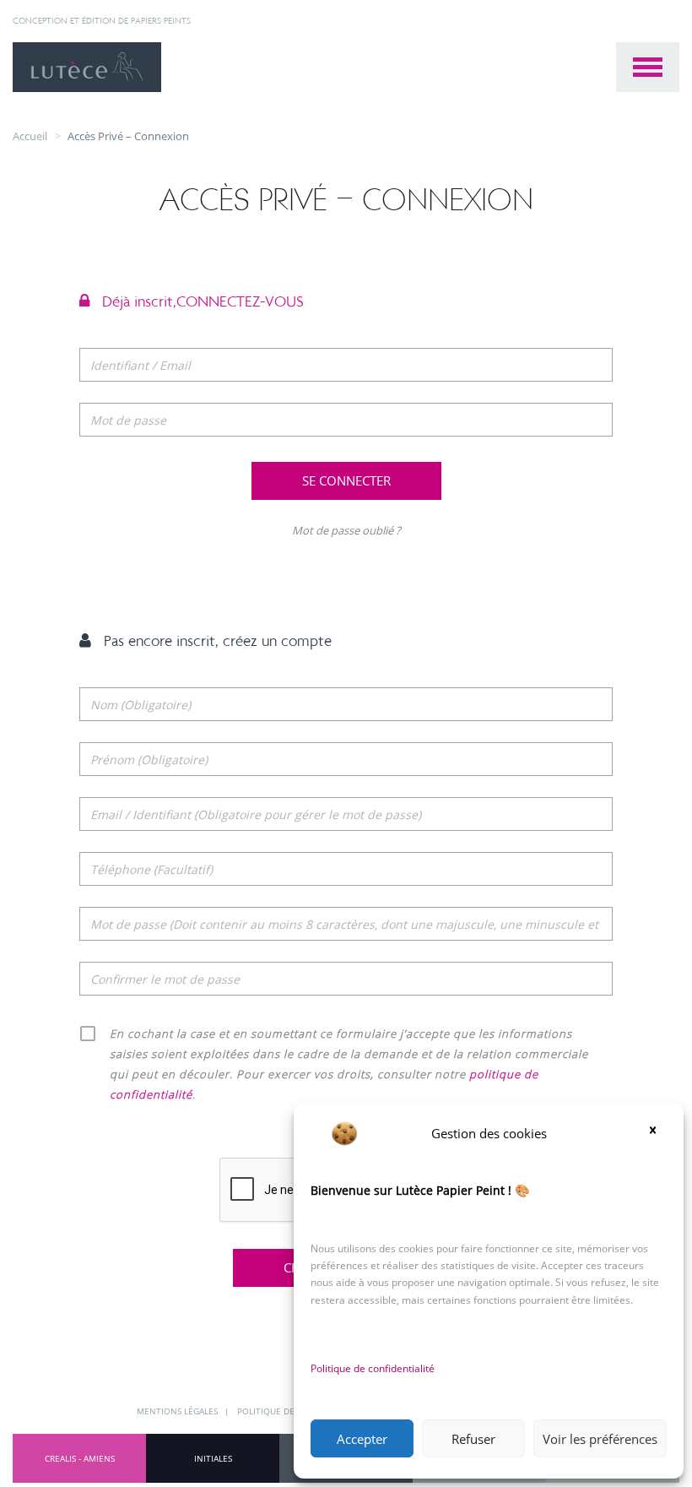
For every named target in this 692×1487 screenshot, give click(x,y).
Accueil (30, 136)
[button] (658, 1133)
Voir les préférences (600, 1438)
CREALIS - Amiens (80, 1458)
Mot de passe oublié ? (346, 530)
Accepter (362, 1438)
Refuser (473, 1438)
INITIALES (213, 1458)
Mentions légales (178, 1411)
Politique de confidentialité (373, 1368)
